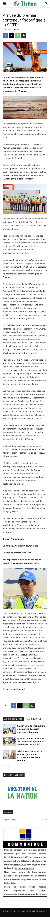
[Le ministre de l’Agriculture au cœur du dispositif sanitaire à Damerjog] (9, 729)
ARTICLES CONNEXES (13, 719)
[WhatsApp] (17, 35)
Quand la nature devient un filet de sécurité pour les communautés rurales (31, 741)
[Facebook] (5, 35)
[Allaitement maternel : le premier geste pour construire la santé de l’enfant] (9, 754)
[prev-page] (4, 767)
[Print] (23, 35)
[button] (4, 3)
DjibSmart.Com (26, 914)
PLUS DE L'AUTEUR (33, 719)
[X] (11, 35)
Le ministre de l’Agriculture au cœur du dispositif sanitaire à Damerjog (31, 729)
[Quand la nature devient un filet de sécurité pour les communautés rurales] (9, 741)
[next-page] (8, 767)
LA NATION (28, 911)
